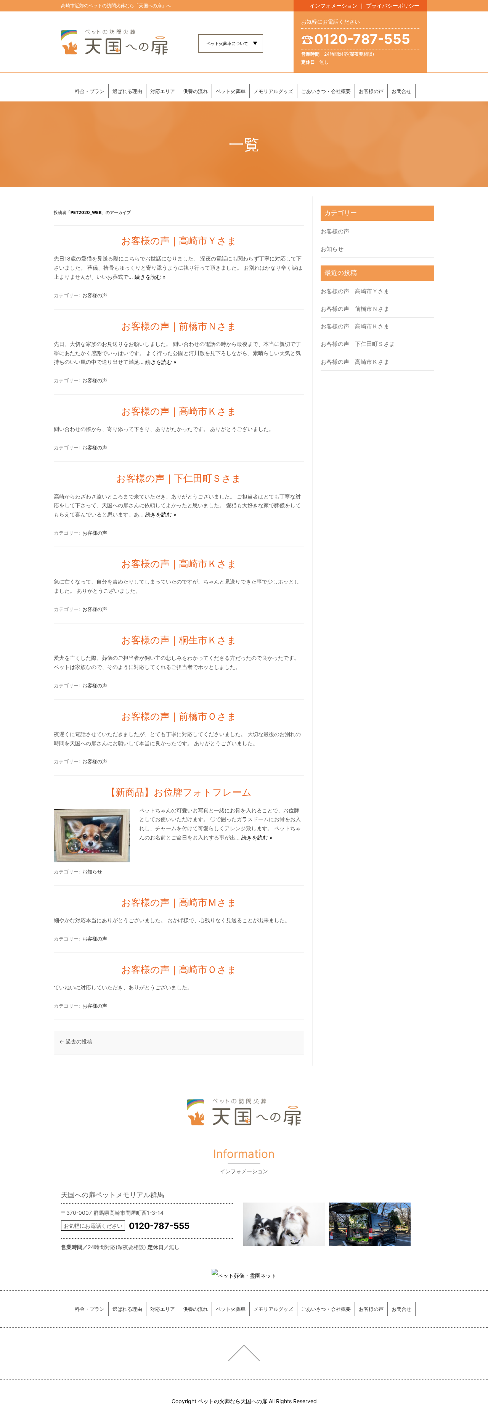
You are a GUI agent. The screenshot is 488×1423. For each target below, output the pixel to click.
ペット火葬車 (231, 91)
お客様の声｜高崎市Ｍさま (179, 902)
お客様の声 (371, 91)
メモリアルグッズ (273, 91)
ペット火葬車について (227, 43)
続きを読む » (150, 276)
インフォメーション (334, 5)
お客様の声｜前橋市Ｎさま (179, 326)
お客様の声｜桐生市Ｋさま (179, 640)
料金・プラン (89, 91)
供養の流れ (195, 91)
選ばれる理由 (127, 91)
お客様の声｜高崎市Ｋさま (179, 411)
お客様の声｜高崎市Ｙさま (179, 240)
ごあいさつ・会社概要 (326, 91)
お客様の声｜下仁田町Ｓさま (178, 478)
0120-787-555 (362, 39)
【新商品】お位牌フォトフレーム (179, 792)
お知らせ (92, 871)
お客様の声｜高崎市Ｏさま (179, 969)
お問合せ (401, 91)
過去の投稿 (75, 1041)
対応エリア (162, 91)
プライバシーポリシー (392, 5)
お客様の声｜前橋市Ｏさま (179, 716)
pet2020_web (86, 212)
